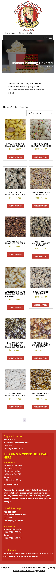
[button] (45, 37)
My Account (10, 33)
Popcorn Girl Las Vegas (28, 16)
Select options (15, 157)
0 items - (25, 33)
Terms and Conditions (31, 567)
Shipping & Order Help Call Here (26, 455)
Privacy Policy (49, 567)
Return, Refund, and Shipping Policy (29, 570)
